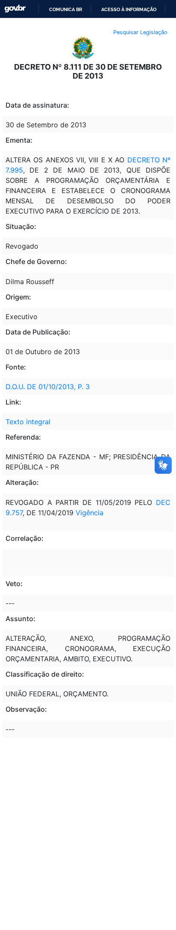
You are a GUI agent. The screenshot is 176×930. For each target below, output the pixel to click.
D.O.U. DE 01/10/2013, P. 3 (48, 386)
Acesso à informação (128, 9)
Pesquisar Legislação (140, 32)
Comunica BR (65, 9)
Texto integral (28, 421)
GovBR (15, 9)
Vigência (89, 512)
